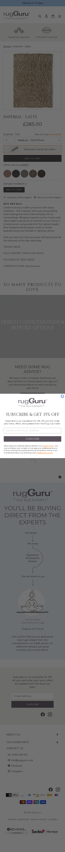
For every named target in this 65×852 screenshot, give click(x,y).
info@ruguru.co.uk (44, 453)
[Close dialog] (62, 396)
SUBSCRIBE (33, 439)
